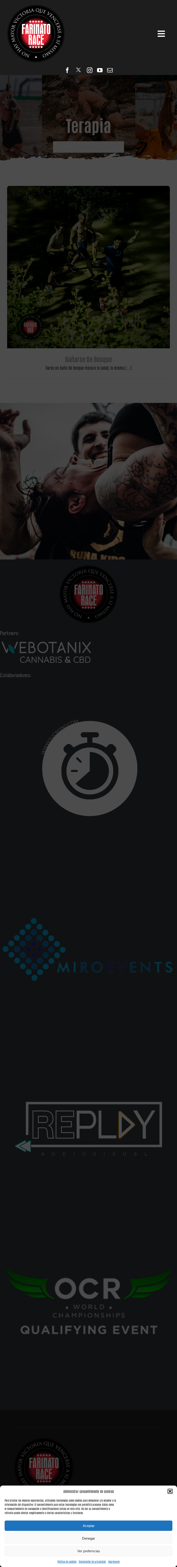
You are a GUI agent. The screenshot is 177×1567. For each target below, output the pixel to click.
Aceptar (88, 1526)
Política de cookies (67, 1561)
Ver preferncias (88, 1551)
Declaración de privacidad (92, 1561)
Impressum (114, 1561)
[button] (170, 1491)
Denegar (88, 1538)
